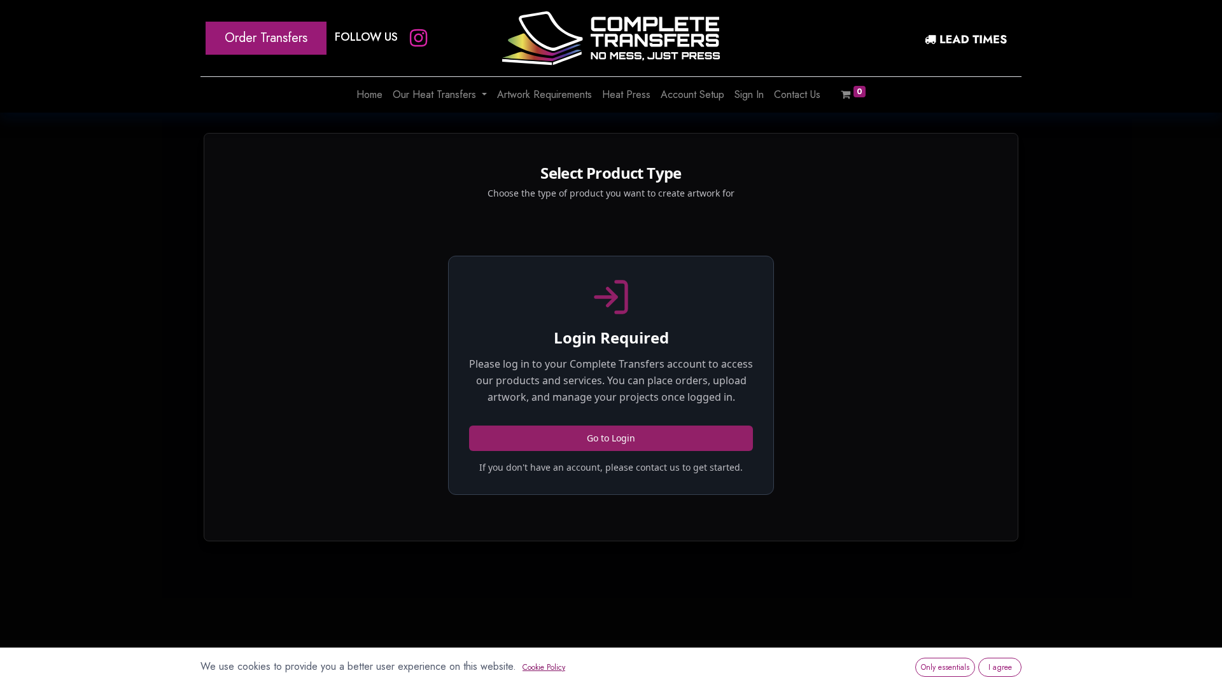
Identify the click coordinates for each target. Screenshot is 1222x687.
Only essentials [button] (945, 667)
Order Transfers (266, 38)
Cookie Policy (544, 667)
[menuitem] (369, 95)
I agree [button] (1000, 667)
